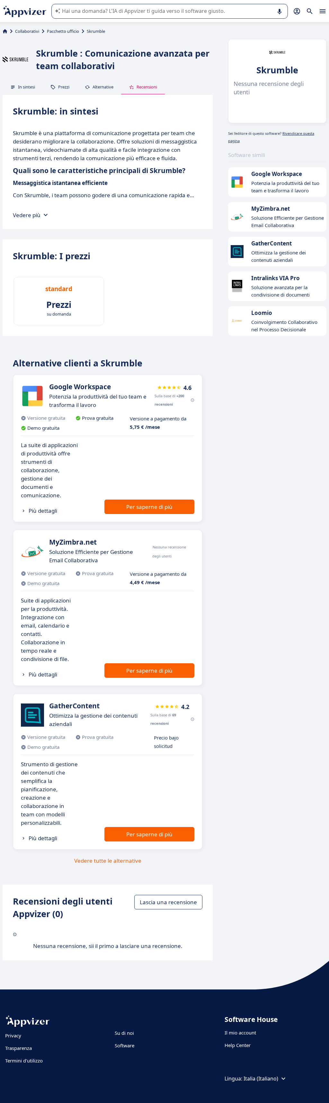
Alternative (103, 87)
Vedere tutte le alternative (107, 860)
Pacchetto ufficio (63, 31)
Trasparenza (18, 1048)
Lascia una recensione (168, 902)
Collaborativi (27, 31)
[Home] (5, 31)
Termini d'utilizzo (24, 1060)
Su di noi (124, 1033)
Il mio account (240, 1032)
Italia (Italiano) (261, 1078)
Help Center (238, 1045)
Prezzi (63, 87)
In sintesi (26, 87)
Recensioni (147, 87)
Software (124, 1045)
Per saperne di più (149, 506)
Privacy (13, 1035)
